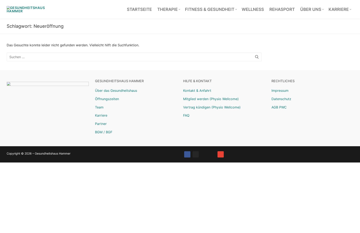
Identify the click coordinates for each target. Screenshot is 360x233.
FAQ (186, 115)
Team (99, 107)
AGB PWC (279, 107)
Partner (101, 124)
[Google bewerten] (204, 154)
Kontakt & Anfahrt (197, 90)
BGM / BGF (103, 132)
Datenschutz (281, 99)
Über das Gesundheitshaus (116, 90)
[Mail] (221, 154)
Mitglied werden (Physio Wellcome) (211, 99)
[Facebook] (187, 154)
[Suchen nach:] (134, 57)
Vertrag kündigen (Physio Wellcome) (212, 107)
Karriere (101, 115)
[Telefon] (212, 154)
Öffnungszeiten (107, 99)
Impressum (280, 90)
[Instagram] (195, 154)
